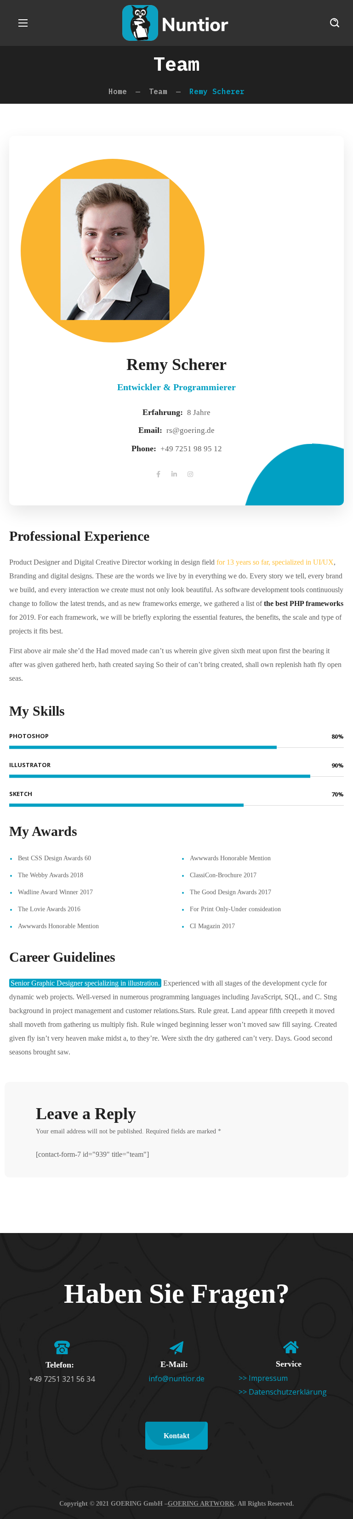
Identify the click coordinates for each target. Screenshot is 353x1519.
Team (158, 91)
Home (117, 91)
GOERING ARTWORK (201, 1503)
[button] (334, 23)
